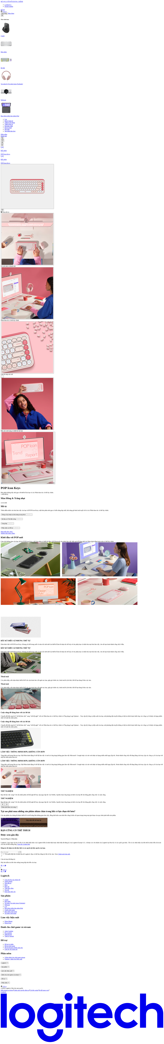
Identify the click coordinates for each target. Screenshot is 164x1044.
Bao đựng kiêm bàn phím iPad (14, 908)
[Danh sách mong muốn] (2, 140)
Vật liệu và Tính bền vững (9, 519)
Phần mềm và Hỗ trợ (7, 528)
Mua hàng (4, 13)
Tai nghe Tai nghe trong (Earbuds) (15, 903)
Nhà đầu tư (8, 883)
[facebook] (5, 866)
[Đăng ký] (20, 852)
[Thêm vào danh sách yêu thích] (2, 210)
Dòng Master (8, 921)
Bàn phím (4, 150)
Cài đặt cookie (34, 990)
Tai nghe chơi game (10, 913)
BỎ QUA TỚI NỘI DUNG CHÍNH (12, 1)
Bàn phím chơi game (11, 911)
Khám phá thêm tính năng (9, 807)
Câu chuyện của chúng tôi (12, 880)
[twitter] (4, 866)
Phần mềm (4, 134)
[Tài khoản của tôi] (2, 143)
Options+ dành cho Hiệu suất (13, 959)
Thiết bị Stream (9, 936)
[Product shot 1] (27, 186)
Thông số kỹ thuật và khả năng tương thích (14, 514)
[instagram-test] (2, 866)
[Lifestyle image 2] (27, 293)
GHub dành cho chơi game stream (15, 957)
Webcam (7, 905)
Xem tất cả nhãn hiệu (23, 844)
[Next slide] (7, 804)
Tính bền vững (9, 888)
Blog (6, 885)
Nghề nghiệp (8, 881)
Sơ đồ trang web (44, 990)
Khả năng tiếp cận (10, 892)
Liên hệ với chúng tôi (11, 949)
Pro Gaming (8, 933)
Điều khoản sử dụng (7, 990)
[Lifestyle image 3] (27, 347)
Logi (2, 147)
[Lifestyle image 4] (27, 404)
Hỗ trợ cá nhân (9, 944)
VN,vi (4, 11)
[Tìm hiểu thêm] (2, 376)
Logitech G (8, 5)
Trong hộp (4, 523)
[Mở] (2, 145)
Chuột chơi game (10, 910)
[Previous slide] (3, 804)
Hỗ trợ (3, 10)
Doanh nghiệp (9, 6)
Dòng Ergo (8, 923)
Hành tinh (4, 136)
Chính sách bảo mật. (64, 854)
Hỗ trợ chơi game (10, 946)
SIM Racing (8, 934)
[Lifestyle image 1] (27, 239)
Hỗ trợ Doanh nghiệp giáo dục (14, 947)
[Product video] (28, 458)
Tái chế (7, 890)
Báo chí (7, 886)
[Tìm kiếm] (2, 138)
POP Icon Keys (5, 154)
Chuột (6, 900)
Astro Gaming (9, 931)
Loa (6, 906)
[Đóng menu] (2, 15)
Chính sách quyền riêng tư (21, 990)
